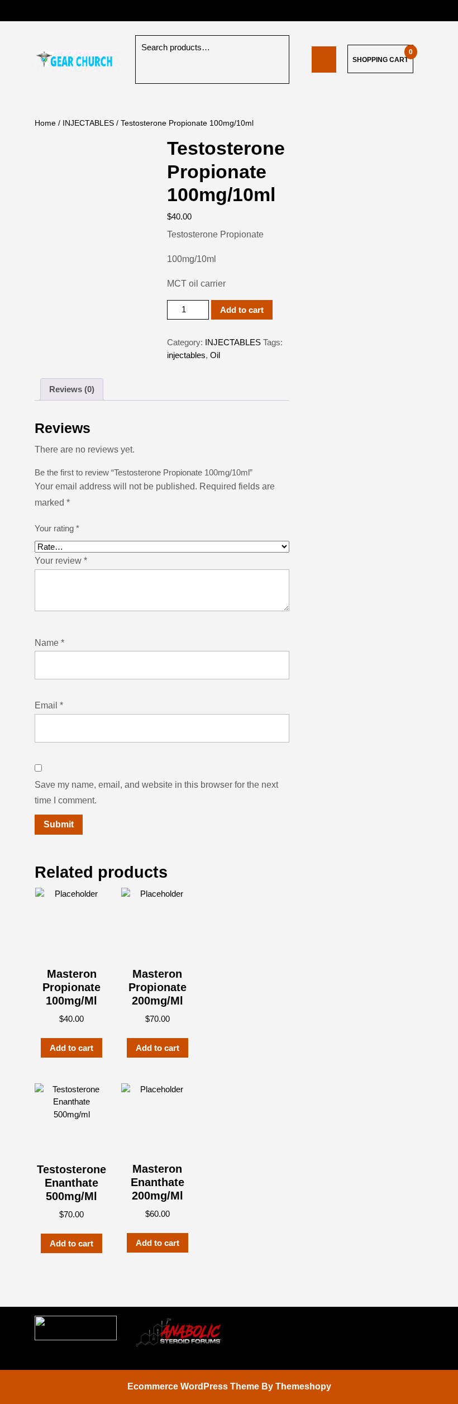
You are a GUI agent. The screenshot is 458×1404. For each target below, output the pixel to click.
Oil (215, 355)
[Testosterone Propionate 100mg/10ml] (324, 59)
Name (49, 643)
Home (45, 123)
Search (152, 72)
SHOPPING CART (380, 60)
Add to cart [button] (71, 1048)
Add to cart (242, 310)
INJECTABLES (88, 123)
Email (49, 705)
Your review (61, 560)
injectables (186, 355)
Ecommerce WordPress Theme (193, 1386)
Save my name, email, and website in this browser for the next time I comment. (156, 793)
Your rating (57, 528)
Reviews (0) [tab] (71, 389)
